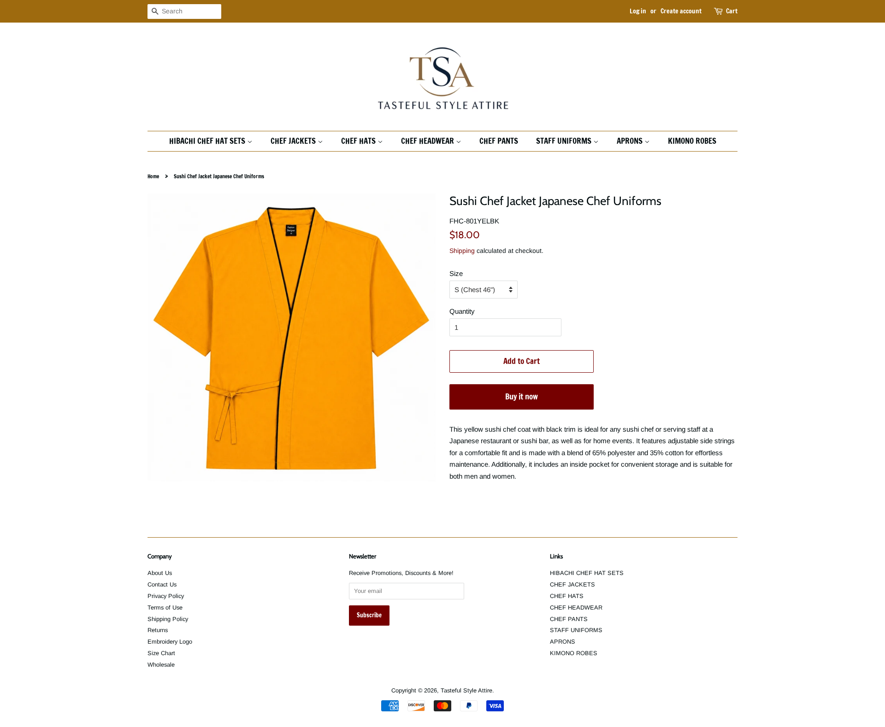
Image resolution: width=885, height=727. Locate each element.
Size (456, 273)
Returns (158, 630)
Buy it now (521, 396)
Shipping (462, 250)
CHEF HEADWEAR (428, 141)
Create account (681, 11)
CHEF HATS (359, 141)
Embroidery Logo (170, 641)
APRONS (630, 141)
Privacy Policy (166, 595)
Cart (732, 11)
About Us (160, 572)
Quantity (462, 311)
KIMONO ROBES (692, 141)
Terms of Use (165, 607)
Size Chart (161, 653)
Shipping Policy (168, 619)
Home (153, 176)
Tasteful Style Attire (466, 690)
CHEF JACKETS (294, 141)
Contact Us (162, 584)
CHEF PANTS (498, 141)
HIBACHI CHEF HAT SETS (208, 141)
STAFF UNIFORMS (564, 141)
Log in (638, 11)
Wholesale (161, 664)
